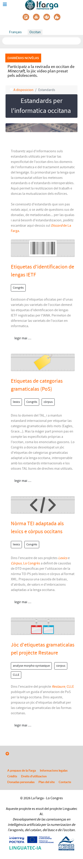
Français (15, 32)
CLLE (16, 675)
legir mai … (22, 338)
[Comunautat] (47, 17)
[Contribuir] (57, 17)
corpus (60, 666)
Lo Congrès (31, 563)
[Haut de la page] (7, 754)
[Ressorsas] (36, 17)
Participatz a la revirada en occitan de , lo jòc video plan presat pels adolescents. (41, 71)
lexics (16, 402)
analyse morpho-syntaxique (31, 666)
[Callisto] (41, 5)
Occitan (35, 32)
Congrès (18, 288)
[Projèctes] (26, 17)
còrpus (48, 402)
